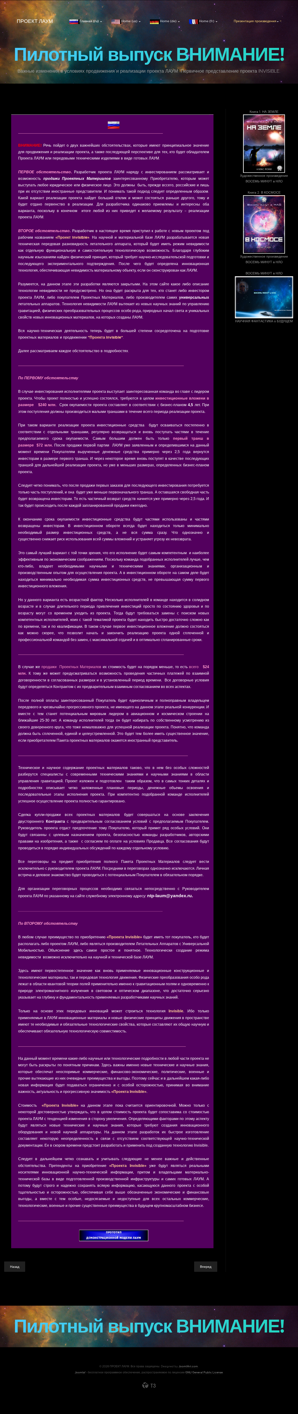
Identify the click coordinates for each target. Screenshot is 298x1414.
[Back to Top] (283, 1399)
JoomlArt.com (188, 1366)
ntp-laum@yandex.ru (169, 895)
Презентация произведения (255, 21)
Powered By (149, 1385)
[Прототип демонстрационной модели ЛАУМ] (113, 1235)
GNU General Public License (204, 1372)
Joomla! (80, 1372)
